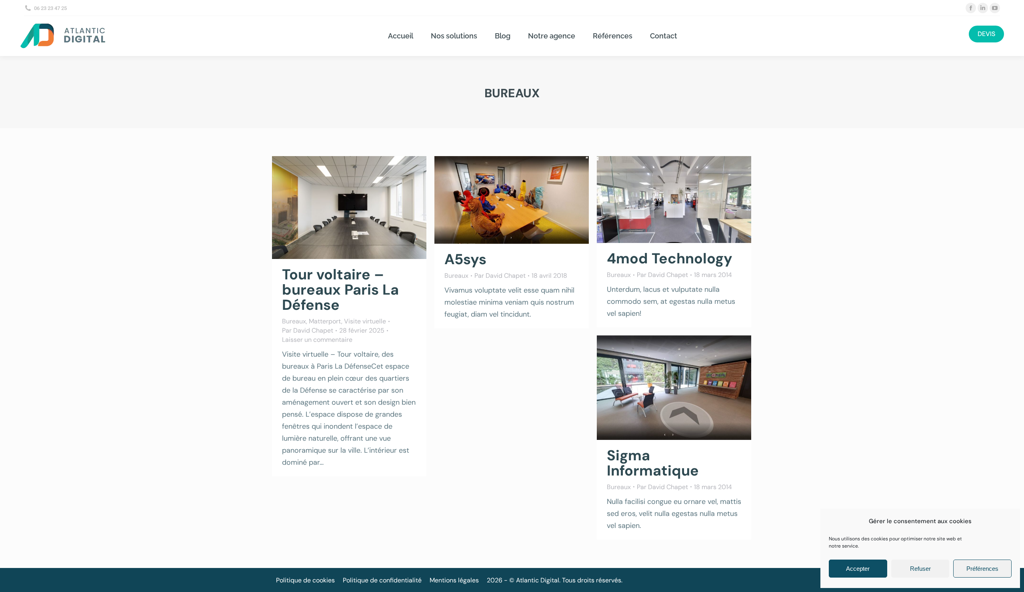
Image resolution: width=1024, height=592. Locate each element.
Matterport (325, 321)
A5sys (465, 259)
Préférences (982, 568)
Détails (360, 208)
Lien (490, 200)
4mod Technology (669, 258)
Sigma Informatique (653, 463)
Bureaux (294, 321)
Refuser (920, 568)
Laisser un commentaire (317, 339)
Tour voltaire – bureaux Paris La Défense (340, 289)
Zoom (338, 208)
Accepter (858, 568)
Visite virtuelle (365, 321)
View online (652, 200)
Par (307, 330)
